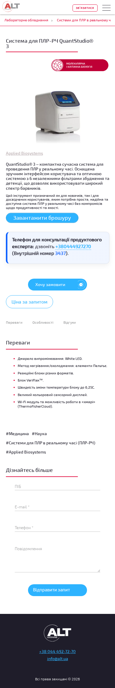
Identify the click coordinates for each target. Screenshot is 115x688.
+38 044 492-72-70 (57, 651)
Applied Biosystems (24, 153)
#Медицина (17, 433)
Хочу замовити (50, 284)
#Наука (39, 433)
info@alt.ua (57, 658)
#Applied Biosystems (26, 451)
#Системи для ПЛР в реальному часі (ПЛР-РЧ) (50, 442)
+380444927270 (73, 246)
